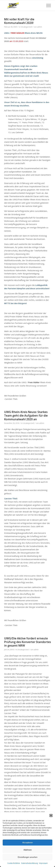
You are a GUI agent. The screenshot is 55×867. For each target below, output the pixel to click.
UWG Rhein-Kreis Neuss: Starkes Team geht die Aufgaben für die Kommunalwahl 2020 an (26, 415)
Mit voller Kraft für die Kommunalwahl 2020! (19, 21)
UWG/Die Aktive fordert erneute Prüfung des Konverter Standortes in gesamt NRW (27, 641)
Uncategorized (26, 27)
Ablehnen (27, 850)
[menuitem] (47, 5)
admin (39, 27)
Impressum (43, 863)
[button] (51, 815)
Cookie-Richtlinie (13, 863)
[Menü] (47, 5)
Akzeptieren (27, 842)
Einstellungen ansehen (27, 857)
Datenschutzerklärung (29, 863)
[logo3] (23, 5)
